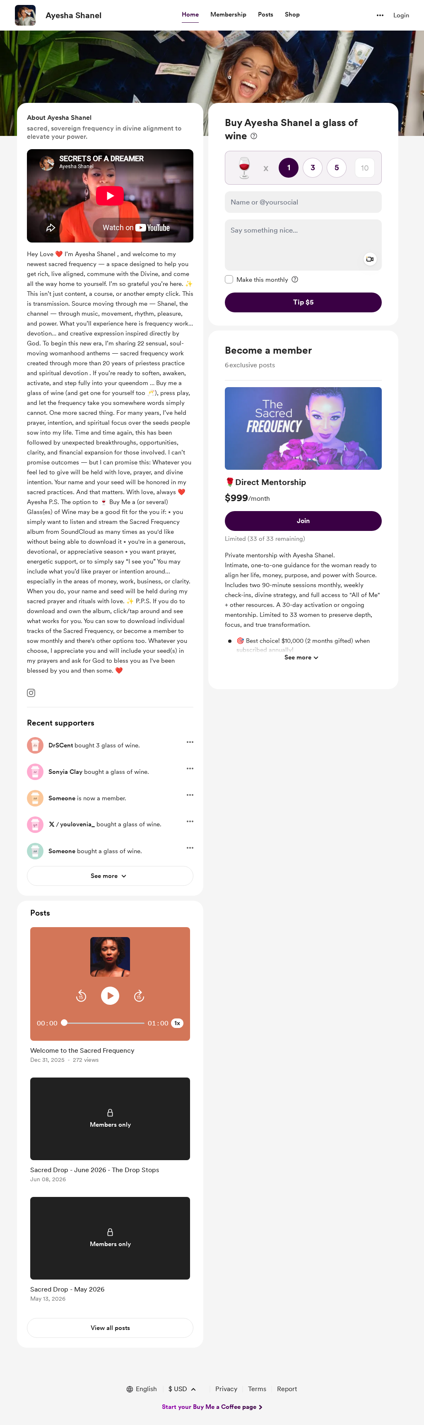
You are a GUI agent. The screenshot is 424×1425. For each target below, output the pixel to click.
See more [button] (297, 657)
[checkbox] (256, 279)
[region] (303, 214)
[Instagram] (31, 693)
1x (177, 1023)
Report (287, 1389)
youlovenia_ (77, 824)
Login (401, 15)
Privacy (226, 1389)
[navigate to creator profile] (25, 15)
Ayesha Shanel (73, 15)
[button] (190, 14)
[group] (303, 526)
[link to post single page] (110, 1053)
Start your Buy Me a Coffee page (209, 1407)
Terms (257, 1389)
